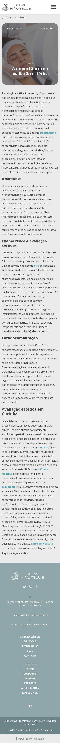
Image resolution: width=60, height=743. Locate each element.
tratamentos (48, 132)
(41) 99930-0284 (39, 624)
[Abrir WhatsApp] (52, 735)
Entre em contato (42, 543)
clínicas (42, 447)
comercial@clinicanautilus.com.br (30, 614)
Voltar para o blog (15, 17)
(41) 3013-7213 (20, 624)
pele (36, 265)
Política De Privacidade (41, 730)
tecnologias (9, 487)
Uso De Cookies (16, 730)
